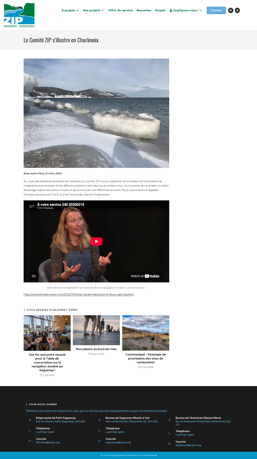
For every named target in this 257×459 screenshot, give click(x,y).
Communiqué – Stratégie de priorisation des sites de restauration (146, 358)
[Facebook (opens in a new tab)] (230, 10)
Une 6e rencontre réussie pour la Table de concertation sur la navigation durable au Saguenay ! (47, 362)
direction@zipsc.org (48, 442)
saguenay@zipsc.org (118, 442)
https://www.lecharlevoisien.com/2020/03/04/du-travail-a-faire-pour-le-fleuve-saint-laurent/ (79, 294)
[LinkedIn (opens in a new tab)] (237, 10)
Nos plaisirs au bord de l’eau (96, 349)
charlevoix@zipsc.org (188, 445)
